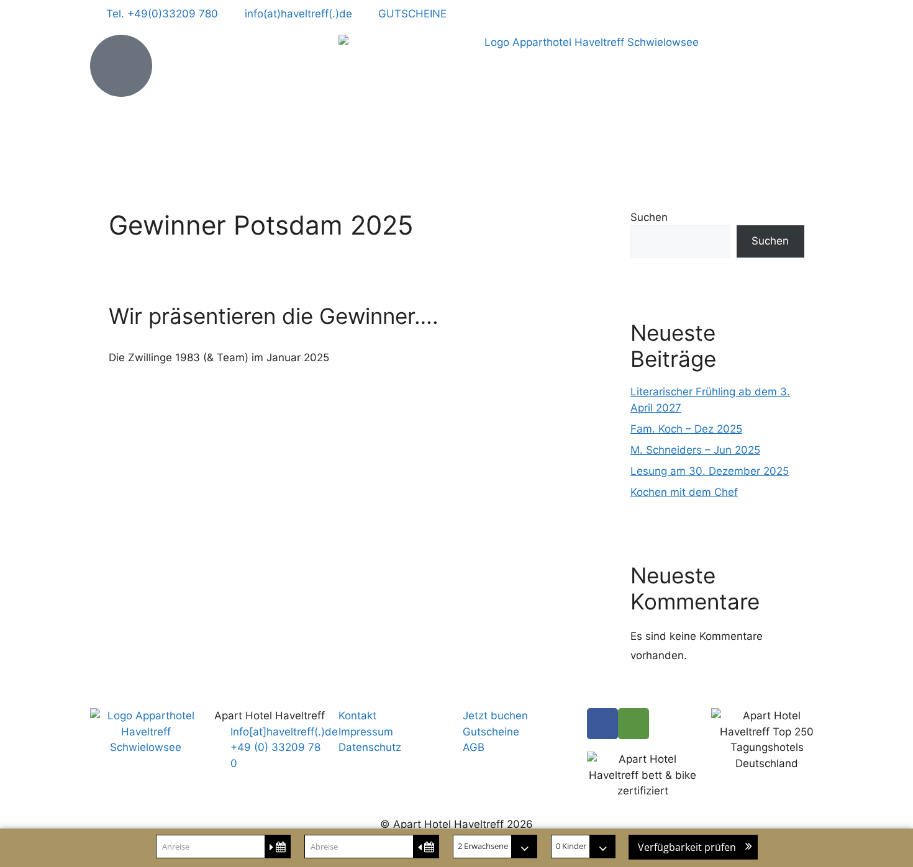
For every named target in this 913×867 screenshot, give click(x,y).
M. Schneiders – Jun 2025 (695, 450)
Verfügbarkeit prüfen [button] (687, 847)
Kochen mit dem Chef (684, 492)
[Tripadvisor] (633, 723)
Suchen (649, 217)
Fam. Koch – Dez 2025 (686, 429)
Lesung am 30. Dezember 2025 (709, 471)
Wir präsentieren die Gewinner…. (273, 316)
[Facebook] (602, 723)
